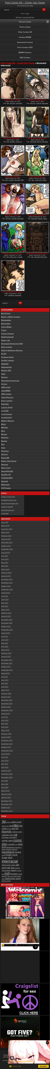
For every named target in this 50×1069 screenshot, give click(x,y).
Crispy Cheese (7, 334)
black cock (13, 257)
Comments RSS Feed (28, 17)
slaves (45, 218)
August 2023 (5, 593)
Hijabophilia (6, 367)
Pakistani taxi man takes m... (37, 100)
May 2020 (4, 724)
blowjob (12, 141)
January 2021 (6, 697)
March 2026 (5, 526)
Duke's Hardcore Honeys (12, 350)
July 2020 (4, 717)
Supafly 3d (6, 474)
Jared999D (5, 391)
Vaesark (4, 481)
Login (27, 13)
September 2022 (7, 630)
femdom (9, 849)
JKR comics (6, 394)
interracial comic (9, 865)
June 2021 (5, 680)
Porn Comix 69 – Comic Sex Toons (25, 2)
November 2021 (6, 663)
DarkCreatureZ (7, 337)
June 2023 (5, 600)
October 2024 (6, 546)
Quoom (4, 454)
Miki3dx (4, 427)
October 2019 (6, 747)
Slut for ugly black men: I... (13, 138)
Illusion (4, 377)
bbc (8, 103)
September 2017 (7, 811)
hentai (4, 855)
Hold (3, 374)
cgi (15, 834)
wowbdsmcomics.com (8, 500)
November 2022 (6, 623)
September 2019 (7, 751)
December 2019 (6, 740)
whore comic (6, 881)
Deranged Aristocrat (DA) (12, 344)
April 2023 (4, 606)
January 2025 (6, 539)
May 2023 (4, 603)
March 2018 (5, 791)
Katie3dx (5, 404)
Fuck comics (25, 27)
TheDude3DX (7, 478)
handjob (17, 852)
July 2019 (4, 757)
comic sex (19, 141)
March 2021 (5, 690)
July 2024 (4, 556)
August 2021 (5, 673)
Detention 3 (18, 847)
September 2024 (7, 549)
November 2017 (6, 804)
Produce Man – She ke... (12, 100)
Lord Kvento (6, 414)
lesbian (17, 868)
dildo (3, 849)
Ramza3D (5, 458)
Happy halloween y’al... (37, 176)
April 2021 (4, 687)
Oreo (3, 448)
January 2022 (6, 657)
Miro (3, 431)
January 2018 (6, 797)
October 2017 (6, 808)
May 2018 (4, 784)
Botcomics (6, 324)
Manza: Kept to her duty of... (37, 215)
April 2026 (4, 522)
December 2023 (6, 579)
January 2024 (6, 576)
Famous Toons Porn (8, 497)
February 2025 (6, 536)
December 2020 (6, 700)
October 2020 (6, 707)
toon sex (10, 876)
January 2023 (6, 616)
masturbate (6, 871)
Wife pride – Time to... (12, 215)
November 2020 (6, 704)
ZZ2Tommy (6, 488)
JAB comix (6, 387)
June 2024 (5, 559)
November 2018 (6, 777)
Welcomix (5, 485)
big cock (12, 103)
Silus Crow (6, 468)
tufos (15, 876)
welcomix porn (13, 878)
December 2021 (6, 660)
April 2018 (4, 787)
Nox (3, 444)
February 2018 (6, 794)
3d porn (8, 822)
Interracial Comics (25, 42)
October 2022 (6, 626)
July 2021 (4, 677)
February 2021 (6, 694)
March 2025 (5, 532)
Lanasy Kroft (6, 407)
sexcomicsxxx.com (7, 510)
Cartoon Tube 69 (7, 507)
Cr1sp (3, 330)
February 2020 (6, 734)
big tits (15, 828)
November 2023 (6, 583)
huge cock (11, 854)
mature (14, 870)
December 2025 (6, 529)
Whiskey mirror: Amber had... (13, 253)
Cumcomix (5, 513)
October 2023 (6, 586)
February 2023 (6, 613)
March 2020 (5, 730)
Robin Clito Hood (8, 461)
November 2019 (6, 744)
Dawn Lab (5, 340)
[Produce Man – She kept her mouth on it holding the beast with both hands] (12, 83)
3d (4, 822)
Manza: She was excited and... (37, 253)
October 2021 (6, 667)
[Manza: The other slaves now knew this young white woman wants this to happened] (12, 275)
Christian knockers (9, 837)
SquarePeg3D (7, 471)
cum (16, 844)
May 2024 (4, 563)
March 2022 (5, 650)
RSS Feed (18, 17)
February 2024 (6, 573)
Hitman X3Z (6, 370)
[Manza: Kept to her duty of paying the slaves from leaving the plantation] (37, 199)
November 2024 (6, 542)
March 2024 (5, 569)
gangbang (11, 295)
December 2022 (6, 620)
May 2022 (4, 643)
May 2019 (4, 764)
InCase (4, 384)
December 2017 (6, 801)
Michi (3, 424)
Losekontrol (6, 417)
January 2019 (6, 771)
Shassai (4, 464)
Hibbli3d (4, 364)
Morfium (4, 438)
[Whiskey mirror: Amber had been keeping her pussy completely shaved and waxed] (12, 237)
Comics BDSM (25, 37)
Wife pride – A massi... (12, 176)
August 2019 (5, 754)
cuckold (38, 103)
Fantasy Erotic (7, 357)
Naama (4, 441)
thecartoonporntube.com (9, 503)
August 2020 (5, 714)
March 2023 (5, 610)
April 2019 (4, 767)
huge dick (19, 103)
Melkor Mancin (7, 421)
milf (7, 873)
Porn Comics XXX (25, 47)
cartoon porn (17, 832)
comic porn (38, 180)
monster (14, 874)
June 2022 (5, 640)
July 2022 (4, 636)
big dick (9, 829)
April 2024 (4, 566)
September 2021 (7, 670)
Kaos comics (6, 401)
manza (40, 218)
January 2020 (6, 737)
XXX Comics (25, 58)
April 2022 (4, 647)
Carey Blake (6, 327)
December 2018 (6, 774)
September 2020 (7, 710)
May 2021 (4, 683)
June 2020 (5, 720)
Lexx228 (4, 411)
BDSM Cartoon (25, 52)
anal (11, 826)
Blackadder (6, 320)
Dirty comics (6, 347)
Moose (4, 434)
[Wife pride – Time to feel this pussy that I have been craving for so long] (12, 199)
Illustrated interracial (40, 257)
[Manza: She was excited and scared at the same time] (37, 237)
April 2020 (4, 727)
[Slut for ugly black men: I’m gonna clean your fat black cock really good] (12, 122)
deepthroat (10, 847)
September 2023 (7, 589)
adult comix (5, 826)
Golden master (7, 360)
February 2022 (6, 653)
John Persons (7, 397)
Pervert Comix (25, 22)
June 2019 (5, 761)
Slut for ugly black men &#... (37, 138)
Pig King (5, 451)
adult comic (16, 822)
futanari (14, 849)
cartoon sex (7, 835)
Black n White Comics (10, 317)
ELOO (3, 354)
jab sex (10, 868)
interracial (45, 103)
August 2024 (5, 553)
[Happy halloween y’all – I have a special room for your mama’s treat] (37, 160)
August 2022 (5, 633)
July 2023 (4, 596)
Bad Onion (6, 313)
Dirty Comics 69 (25, 32)
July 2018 (4, 781)
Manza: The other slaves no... (13, 292)
